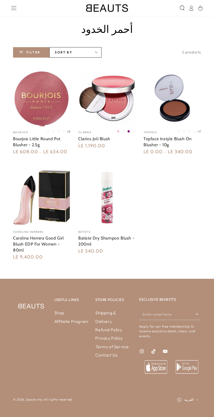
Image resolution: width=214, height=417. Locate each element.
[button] (182, 8)
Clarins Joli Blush (94, 138)
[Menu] (13, 8)
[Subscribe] (198, 314)
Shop (59, 312)
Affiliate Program (71, 321)
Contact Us (106, 355)
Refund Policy (108, 329)
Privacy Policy (109, 338)
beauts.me (34, 399)
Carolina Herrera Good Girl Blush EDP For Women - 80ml (38, 244)
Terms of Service (112, 346)
